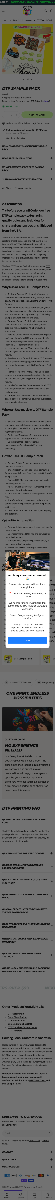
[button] (46, 555)
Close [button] (27, 640)
